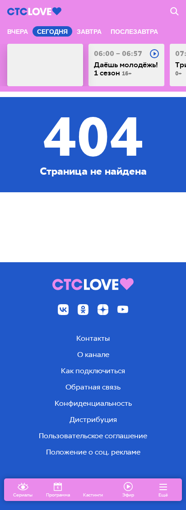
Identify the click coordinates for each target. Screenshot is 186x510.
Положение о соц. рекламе (93, 452)
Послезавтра (134, 31)
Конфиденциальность (93, 403)
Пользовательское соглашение (93, 435)
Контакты (93, 338)
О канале (93, 354)
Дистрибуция (93, 419)
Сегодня (52, 31)
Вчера (17, 31)
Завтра (89, 31)
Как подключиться (93, 371)
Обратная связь (93, 387)
